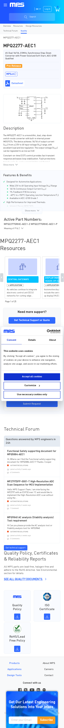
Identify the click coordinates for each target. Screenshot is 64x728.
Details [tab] (32, 340)
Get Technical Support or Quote (32, 320)
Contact (48, 675)
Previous (1, 277)
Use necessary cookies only (32, 394)
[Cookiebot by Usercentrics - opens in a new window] (46, 331)
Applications (14, 669)
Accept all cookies (32, 377)
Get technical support (15, 548)
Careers (48, 669)
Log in (47, 9)
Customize (30, 385)
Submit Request (32, 404)
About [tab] (52, 340)
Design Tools (14, 675)
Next (62, 277)
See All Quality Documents (23, 579)
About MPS (49, 663)
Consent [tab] (11, 340)
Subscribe (46, 720)
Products (14, 663)
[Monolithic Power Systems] (17, 5)
